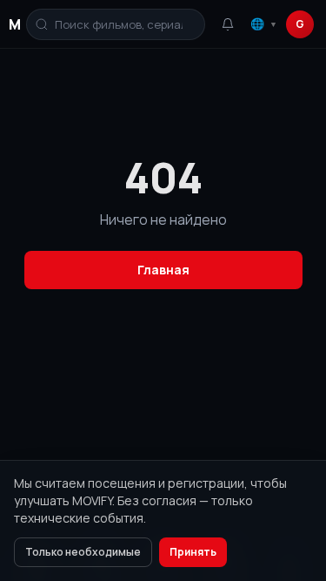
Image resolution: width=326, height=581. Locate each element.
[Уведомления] (227, 24)
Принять (193, 551)
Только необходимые (83, 551)
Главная (163, 269)
